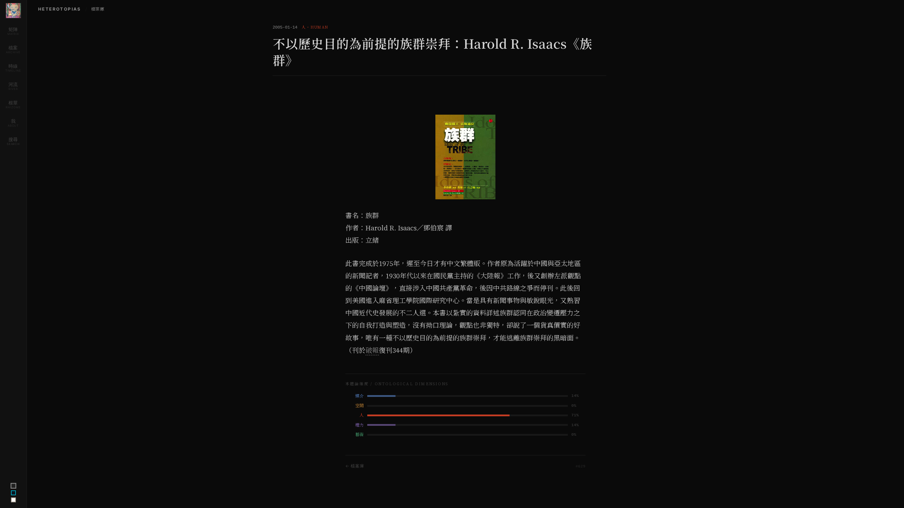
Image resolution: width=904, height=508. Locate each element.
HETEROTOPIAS (59, 9)
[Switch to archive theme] (13, 499)
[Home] (13, 10)
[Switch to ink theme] (13, 492)
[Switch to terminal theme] (13, 486)
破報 (372, 350)
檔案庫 (97, 9)
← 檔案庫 (354, 465)
